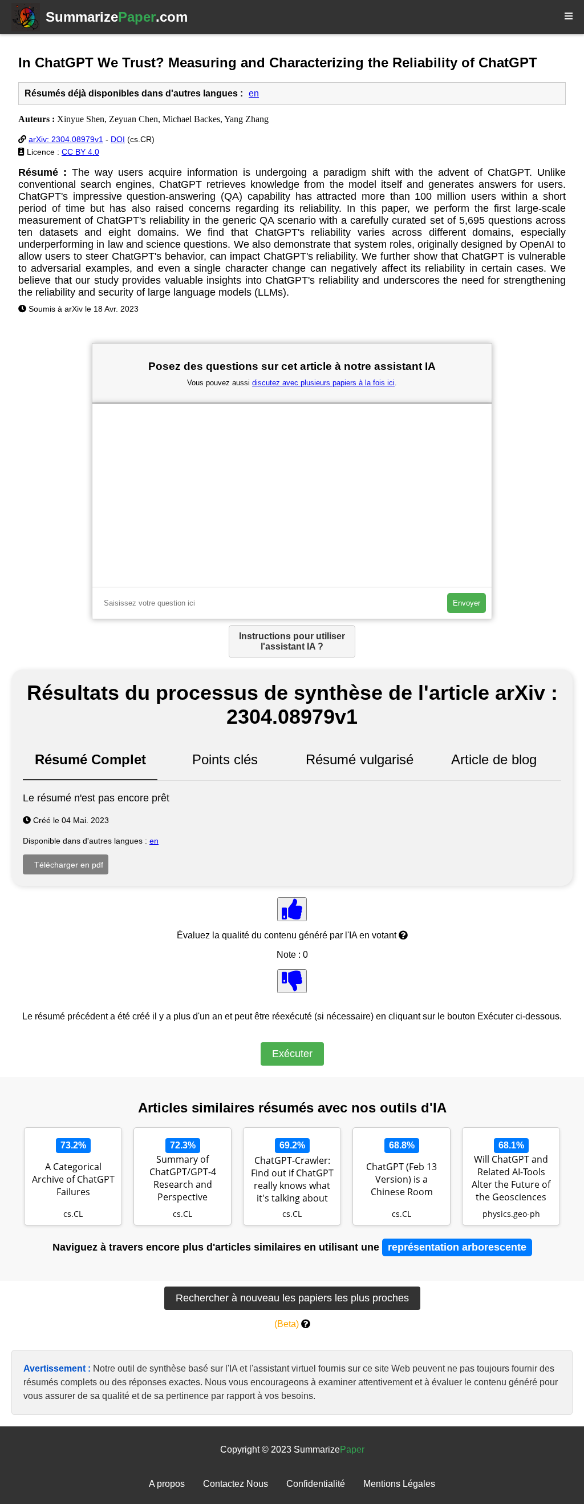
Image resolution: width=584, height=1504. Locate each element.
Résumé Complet (90, 759)
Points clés (225, 759)
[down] (292, 981)
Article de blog (494, 759)
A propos (167, 1484)
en (254, 93)
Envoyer (466, 603)
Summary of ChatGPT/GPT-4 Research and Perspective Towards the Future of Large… (182, 1179)
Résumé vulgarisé (359, 759)
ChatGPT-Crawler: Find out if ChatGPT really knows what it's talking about (292, 1179)
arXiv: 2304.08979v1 (66, 139)
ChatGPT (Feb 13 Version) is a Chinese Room (401, 1179)
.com (117, 17)
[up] (292, 909)
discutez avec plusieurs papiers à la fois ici (323, 382)
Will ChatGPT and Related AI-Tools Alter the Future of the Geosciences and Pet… (511, 1179)
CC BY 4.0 (80, 151)
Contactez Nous (235, 1484)
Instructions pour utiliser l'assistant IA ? (292, 641)
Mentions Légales (399, 1484)
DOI (118, 139)
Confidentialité (315, 1484)
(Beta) (286, 1324)
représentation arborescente (457, 1247)
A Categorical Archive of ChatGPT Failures (73, 1179)
